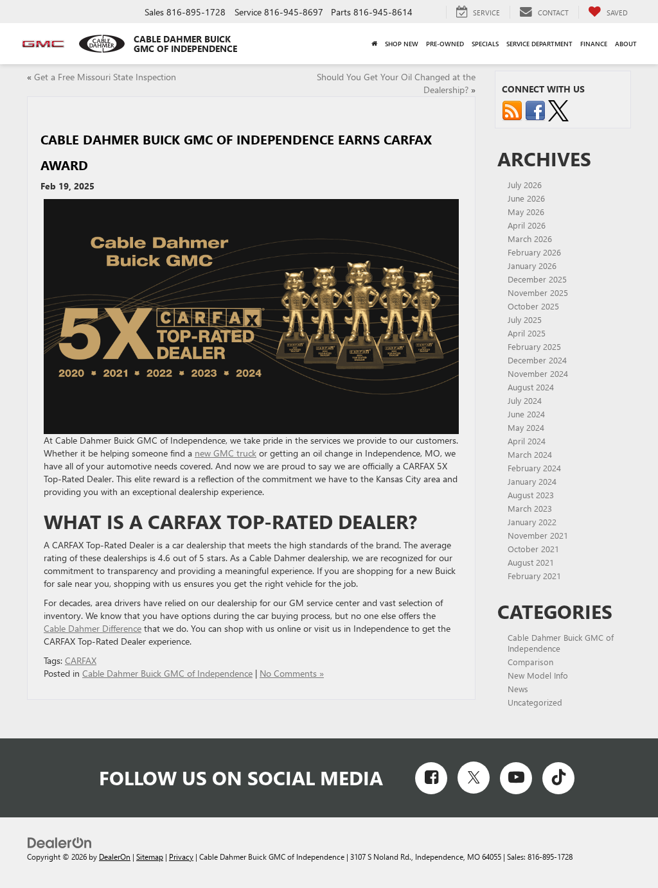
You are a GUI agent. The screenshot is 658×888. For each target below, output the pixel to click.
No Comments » (292, 673)
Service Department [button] (539, 43)
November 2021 (538, 535)
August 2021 (531, 562)
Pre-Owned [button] (445, 43)
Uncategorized (535, 702)
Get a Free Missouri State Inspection (105, 77)
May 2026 (526, 211)
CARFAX (80, 660)
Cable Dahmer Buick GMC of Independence (167, 673)
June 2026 (526, 198)
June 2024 (526, 413)
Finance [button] (593, 43)
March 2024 (530, 454)
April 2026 (527, 225)
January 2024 (532, 481)
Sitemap (149, 856)
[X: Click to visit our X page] (474, 778)
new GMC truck (225, 453)
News (518, 688)
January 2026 (532, 265)
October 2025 (533, 305)
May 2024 (526, 427)
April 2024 (527, 440)
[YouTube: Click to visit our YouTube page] (516, 778)
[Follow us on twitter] (558, 109)
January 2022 (532, 521)
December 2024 (537, 359)
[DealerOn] (60, 842)
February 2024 (534, 467)
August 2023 (531, 494)
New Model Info (538, 675)
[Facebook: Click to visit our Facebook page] (431, 778)
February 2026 (534, 252)
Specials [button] (485, 43)
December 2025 (537, 279)
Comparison (530, 661)
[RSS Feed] (512, 109)
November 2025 (538, 292)
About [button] (626, 43)
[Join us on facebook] (535, 109)
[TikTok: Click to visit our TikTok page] (558, 778)
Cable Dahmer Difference (92, 628)
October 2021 (533, 548)
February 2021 (534, 575)
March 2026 (530, 238)
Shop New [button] (401, 43)
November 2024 (538, 373)
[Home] (374, 43)
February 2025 (534, 346)
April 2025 (527, 332)
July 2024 (525, 400)
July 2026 (525, 184)
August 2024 (531, 386)
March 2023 (530, 508)
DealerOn (114, 856)
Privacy (181, 856)
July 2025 (525, 319)
